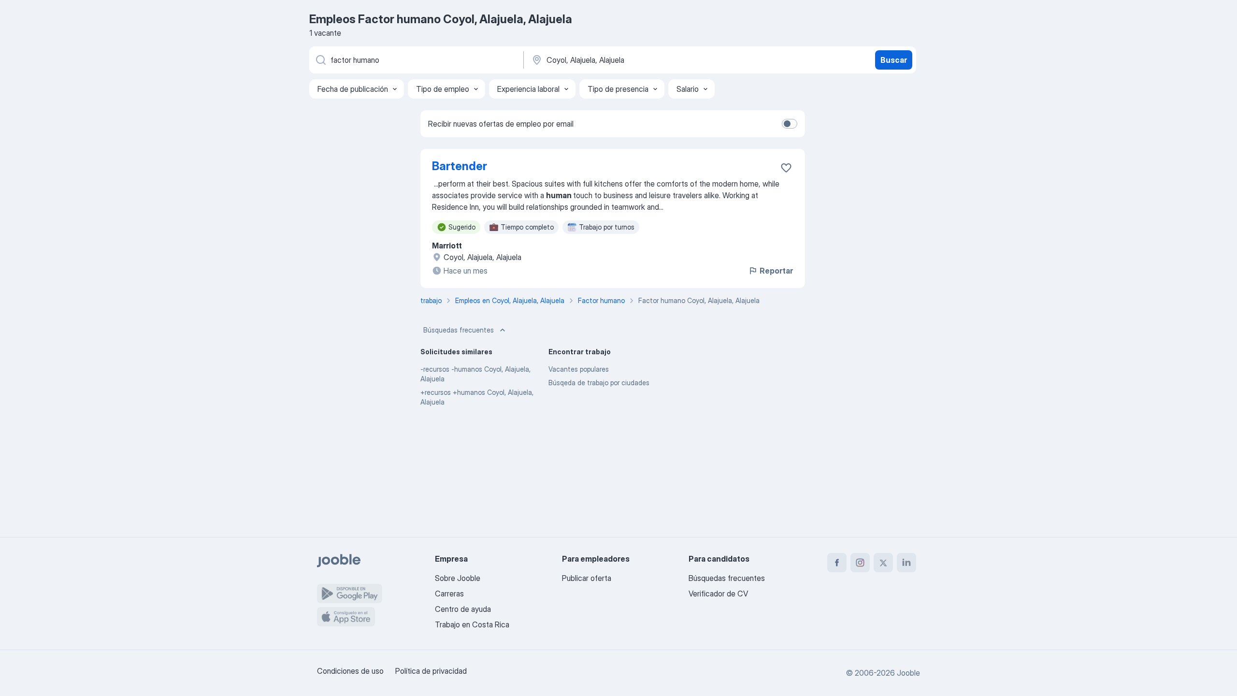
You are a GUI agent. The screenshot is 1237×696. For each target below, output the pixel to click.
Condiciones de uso (350, 671)
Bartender (459, 166)
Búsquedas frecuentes (458, 330)
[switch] (789, 124)
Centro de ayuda (463, 609)
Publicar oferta (586, 578)
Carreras (449, 593)
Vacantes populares (578, 369)
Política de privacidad (431, 671)
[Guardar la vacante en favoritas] (786, 168)
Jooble (908, 673)
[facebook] (837, 562)
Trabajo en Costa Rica (472, 624)
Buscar (893, 60)
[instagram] (860, 562)
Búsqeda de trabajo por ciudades (598, 382)
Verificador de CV (718, 593)
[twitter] (883, 562)
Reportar (776, 271)
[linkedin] (906, 562)
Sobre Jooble (457, 578)
